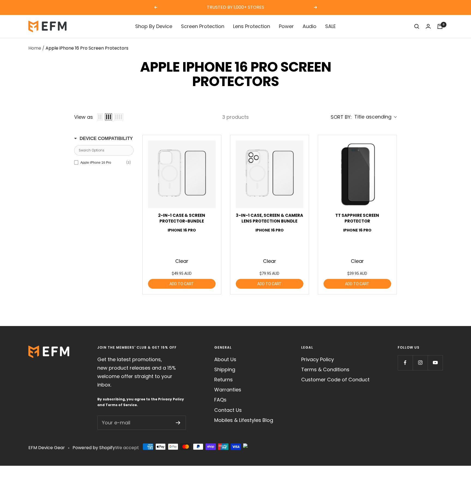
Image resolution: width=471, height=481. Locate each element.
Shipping (224, 369)
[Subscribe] (178, 423)
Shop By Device (153, 26)
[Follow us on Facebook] (405, 362)
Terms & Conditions (325, 369)
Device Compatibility (106, 138)
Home (34, 48)
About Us (225, 359)
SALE (330, 26)
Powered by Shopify (94, 448)
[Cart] (440, 26)
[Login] (428, 26)
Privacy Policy (171, 399)
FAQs (220, 399)
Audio (309, 26)
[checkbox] (102, 162)
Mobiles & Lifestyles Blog (243, 420)
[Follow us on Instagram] (420, 362)
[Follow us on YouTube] (435, 362)
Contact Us (228, 410)
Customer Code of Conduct (335, 379)
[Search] (416, 26)
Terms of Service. (121, 405)
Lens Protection (251, 26)
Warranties (227, 389)
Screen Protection (202, 26)
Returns (223, 379)
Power (286, 26)
